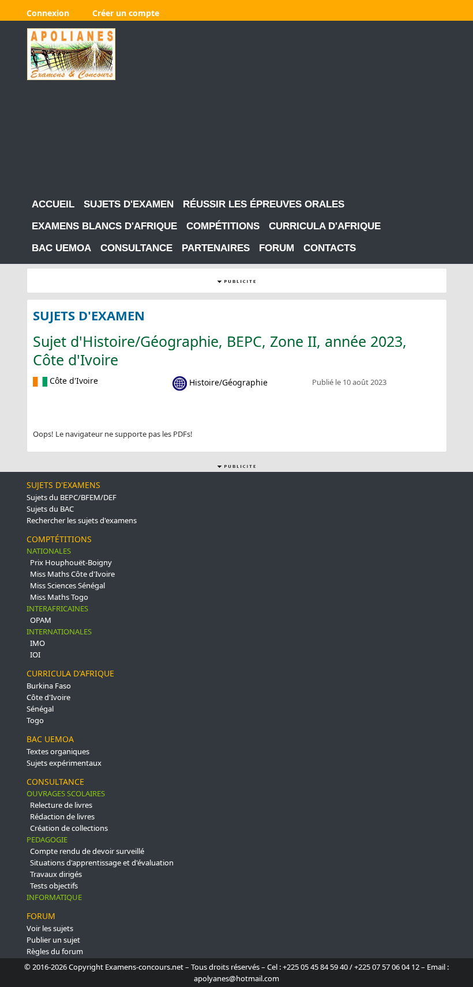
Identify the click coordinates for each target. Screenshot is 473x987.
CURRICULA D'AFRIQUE (325, 226)
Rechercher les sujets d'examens (82, 520)
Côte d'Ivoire (48, 697)
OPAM (40, 620)
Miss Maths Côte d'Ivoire (72, 574)
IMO (37, 643)
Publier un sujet (53, 940)
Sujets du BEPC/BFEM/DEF (72, 497)
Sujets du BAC (50, 509)
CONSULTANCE (136, 248)
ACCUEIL (53, 204)
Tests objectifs (54, 885)
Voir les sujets (50, 928)
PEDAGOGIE (47, 839)
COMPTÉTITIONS (59, 539)
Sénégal (40, 709)
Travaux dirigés (56, 874)
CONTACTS (329, 248)
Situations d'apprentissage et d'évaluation (102, 862)
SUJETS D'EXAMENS (63, 484)
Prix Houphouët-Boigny (71, 562)
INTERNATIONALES (59, 631)
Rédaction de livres (62, 816)
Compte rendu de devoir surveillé (87, 851)
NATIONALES (49, 551)
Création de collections (69, 828)
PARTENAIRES (216, 248)
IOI (35, 654)
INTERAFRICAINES (57, 608)
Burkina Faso (49, 685)
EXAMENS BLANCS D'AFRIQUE (104, 226)
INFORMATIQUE (54, 897)
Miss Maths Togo (59, 597)
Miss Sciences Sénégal (67, 585)
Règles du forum (55, 951)
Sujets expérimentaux (64, 763)
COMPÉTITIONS (223, 226)
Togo (35, 720)
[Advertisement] (290, 109)
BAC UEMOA (61, 248)
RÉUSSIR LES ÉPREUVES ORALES (263, 204)
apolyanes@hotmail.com (236, 978)
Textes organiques (58, 751)
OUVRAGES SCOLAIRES (66, 793)
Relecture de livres (61, 805)
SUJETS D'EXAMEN (129, 204)
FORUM (276, 248)
